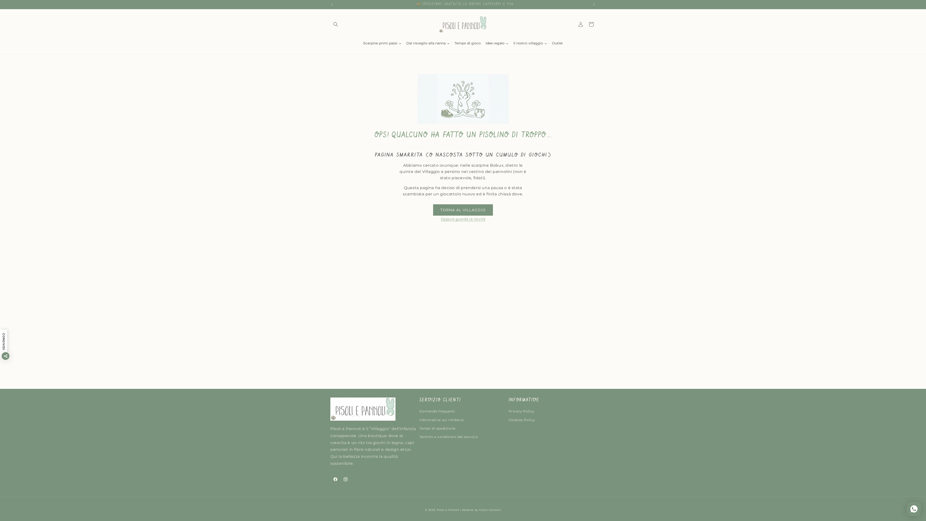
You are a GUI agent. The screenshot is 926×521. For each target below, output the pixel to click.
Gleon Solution (490, 510)
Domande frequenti (437, 411)
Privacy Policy (521, 411)
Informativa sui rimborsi (441, 420)
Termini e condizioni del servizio (448, 437)
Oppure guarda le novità (463, 219)
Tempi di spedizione (437, 428)
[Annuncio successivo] (594, 4)
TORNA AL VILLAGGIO (463, 210)
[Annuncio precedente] (332, 4)
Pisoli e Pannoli (448, 510)
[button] (335, 24)
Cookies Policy (522, 420)
